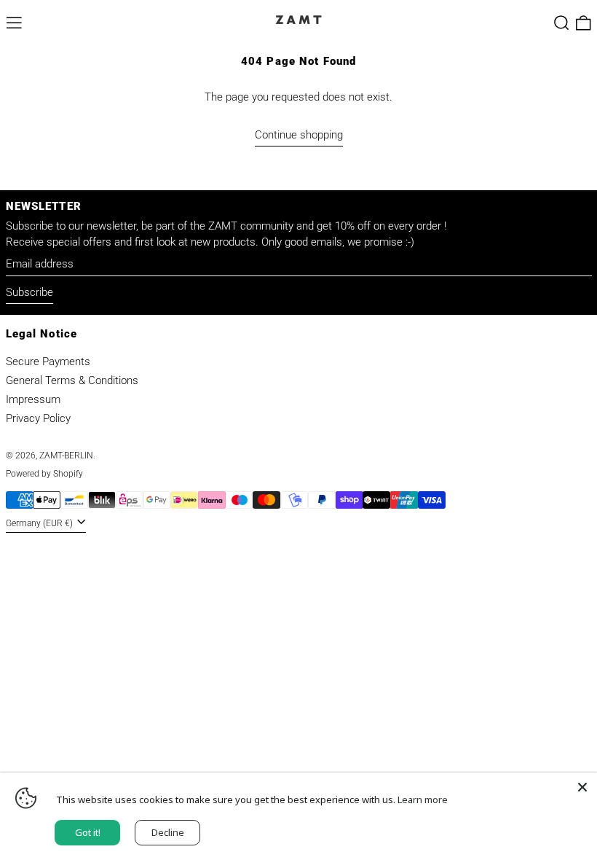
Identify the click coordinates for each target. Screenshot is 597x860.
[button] (561, 23)
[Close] (582, 787)
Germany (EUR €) (40, 523)
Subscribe (29, 292)
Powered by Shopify (44, 474)
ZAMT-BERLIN (66, 455)
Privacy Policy (38, 418)
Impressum (33, 399)
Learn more (423, 799)
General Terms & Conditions (72, 380)
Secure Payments (48, 361)
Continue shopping (299, 134)
